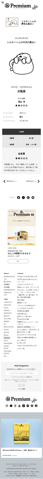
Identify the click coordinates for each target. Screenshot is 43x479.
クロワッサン (25, 471)
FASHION (7, 305)
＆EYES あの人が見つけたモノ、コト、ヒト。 (28, 280)
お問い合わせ (33, 475)
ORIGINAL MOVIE (8, 352)
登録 (21, 385)
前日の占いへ (12, 181)
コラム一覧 (21, 348)
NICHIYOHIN (9, 327)
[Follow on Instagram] (7, 406)
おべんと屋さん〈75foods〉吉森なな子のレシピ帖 (28, 331)
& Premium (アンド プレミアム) (21, 6)
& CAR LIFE (21, 343)
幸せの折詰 (21, 300)
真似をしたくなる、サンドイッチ (28, 287)
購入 (18, 261)
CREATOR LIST (7, 294)
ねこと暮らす (21, 340)
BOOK (6, 335)
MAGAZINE (8, 343)
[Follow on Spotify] (28, 406)
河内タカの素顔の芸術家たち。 (27, 337)
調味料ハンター (22, 303)
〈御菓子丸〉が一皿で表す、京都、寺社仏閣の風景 (27, 296)
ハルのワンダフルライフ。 (26, 284)
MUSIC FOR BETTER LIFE (26, 346)
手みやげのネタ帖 (23, 319)
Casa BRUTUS (18, 471)
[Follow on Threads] (15, 406)
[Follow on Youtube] (19, 406)
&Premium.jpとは (9, 278)
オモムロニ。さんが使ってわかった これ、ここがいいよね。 (28, 291)
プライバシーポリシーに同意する (22, 377)
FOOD (6, 308)
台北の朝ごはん (22, 314)
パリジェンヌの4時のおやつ (26, 305)
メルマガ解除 (21, 389)
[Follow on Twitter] (11, 406)
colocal (25, 473)
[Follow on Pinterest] (32, 406)
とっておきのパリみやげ (25, 308)
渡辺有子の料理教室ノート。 (26, 327)
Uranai (7, 338)
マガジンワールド (10, 475)
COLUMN (7, 319)
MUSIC (6, 330)
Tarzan (21, 473)
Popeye (16, 473)
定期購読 (7, 284)
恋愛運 (12, 138)
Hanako (37, 471)
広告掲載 (7, 287)
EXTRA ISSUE (6, 347)
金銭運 (12, 144)
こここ (29, 473)
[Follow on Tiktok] (24, 406)
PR (5, 356)
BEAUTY (7, 316)
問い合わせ (7, 282)
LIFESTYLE (8, 302)
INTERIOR (7, 313)
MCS (33, 473)
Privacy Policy (25, 475)
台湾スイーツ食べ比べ (24, 316)
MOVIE (6, 332)
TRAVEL (7, 310)
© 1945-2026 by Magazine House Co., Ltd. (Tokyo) (21, 468)
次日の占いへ (31, 181)
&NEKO (6, 321)
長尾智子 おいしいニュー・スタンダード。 (27, 323)
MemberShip (9, 290)
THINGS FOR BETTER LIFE (27, 277)
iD (5, 324)
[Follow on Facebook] (36, 406)
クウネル (10, 473)
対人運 (31, 138)
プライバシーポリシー (21, 379)
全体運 (21, 132)
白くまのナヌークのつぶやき (26, 335)
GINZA (32, 471)
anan (5, 471)
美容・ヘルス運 (31, 144)
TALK (6, 341)
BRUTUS (10, 471)
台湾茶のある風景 (23, 311)
